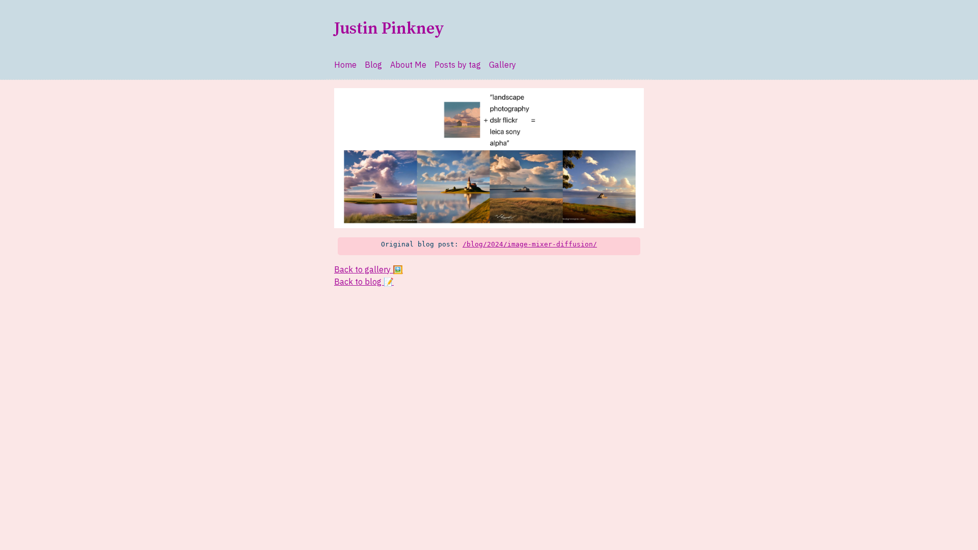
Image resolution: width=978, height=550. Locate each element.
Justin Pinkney (389, 29)
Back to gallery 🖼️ (368, 269)
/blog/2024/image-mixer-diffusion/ (530, 244)
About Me (408, 65)
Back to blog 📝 (364, 282)
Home (345, 65)
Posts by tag (457, 65)
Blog (373, 65)
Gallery (502, 65)
